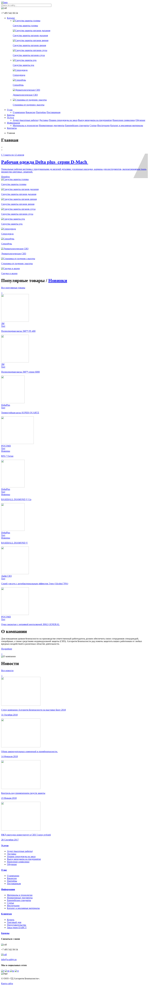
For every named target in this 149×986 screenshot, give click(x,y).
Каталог (11, 18)
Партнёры (41, 112)
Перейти (5, 176)
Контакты (12, 128)
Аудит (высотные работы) (26, 120)
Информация (13, 123)
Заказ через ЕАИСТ (17, 927)
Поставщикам (53, 112)
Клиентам (6, 914)
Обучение (140, 120)
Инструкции (103, 125)
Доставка (43, 120)
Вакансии (30, 112)
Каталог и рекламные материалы (126, 125)
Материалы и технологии (25, 125)
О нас (10, 109)
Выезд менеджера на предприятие (95, 120)
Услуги (10, 117)
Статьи (93, 125)
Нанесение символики (123, 120)
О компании (19, 112)
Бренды (11, 115)
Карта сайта (7, 983)
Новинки (57, 280)
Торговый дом (14, 922)
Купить (10, 919)
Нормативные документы (51, 125)
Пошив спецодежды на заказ (63, 120)
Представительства (16, 925)
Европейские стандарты (77, 125)
